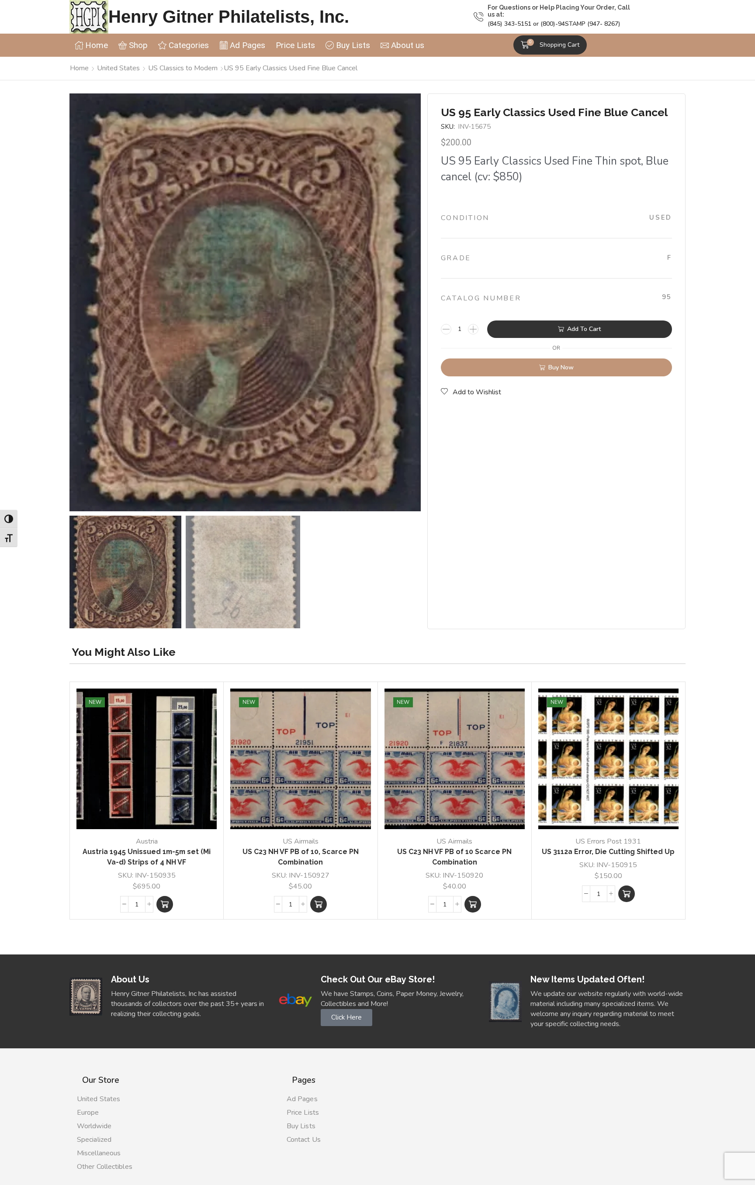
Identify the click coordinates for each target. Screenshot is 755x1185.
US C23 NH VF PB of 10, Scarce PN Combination (300, 856)
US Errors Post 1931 (608, 841)
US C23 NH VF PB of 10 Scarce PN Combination (454, 856)
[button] (550, 45)
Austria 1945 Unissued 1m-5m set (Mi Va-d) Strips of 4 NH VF (147, 856)
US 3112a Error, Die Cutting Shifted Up (608, 851)
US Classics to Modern (183, 68)
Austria (147, 841)
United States (118, 68)
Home (79, 68)
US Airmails (301, 841)
